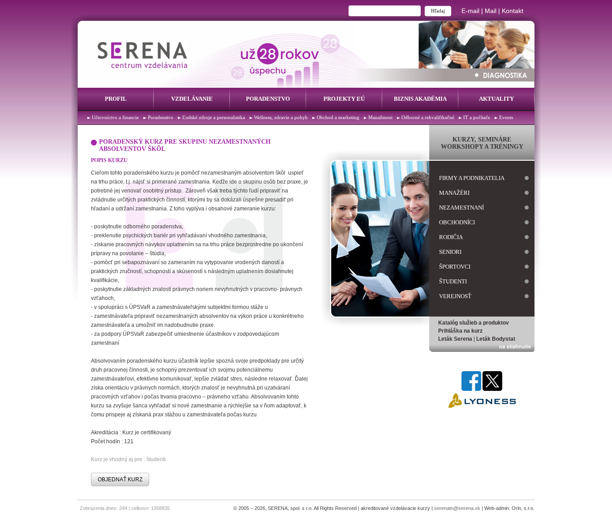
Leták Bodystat (495, 339)
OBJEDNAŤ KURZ (120, 479)
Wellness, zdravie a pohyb (281, 117)
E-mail (470, 10)
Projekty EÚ (344, 98)
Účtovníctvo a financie (115, 117)
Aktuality (496, 98)
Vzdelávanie (192, 98)
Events (506, 117)
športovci (454, 266)
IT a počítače (476, 117)
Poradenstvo (268, 98)
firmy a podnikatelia (471, 178)
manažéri (454, 192)
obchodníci (457, 222)
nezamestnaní (461, 207)
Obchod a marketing (338, 117)
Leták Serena (455, 339)
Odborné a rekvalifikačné (427, 117)
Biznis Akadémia (420, 98)
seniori (450, 251)
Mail (490, 10)
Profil (116, 98)
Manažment (380, 117)
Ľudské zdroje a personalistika (213, 117)
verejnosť (455, 296)
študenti (453, 281)
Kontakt (512, 10)
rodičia (451, 237)
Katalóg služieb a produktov (473, 323)
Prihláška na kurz (460, 331)
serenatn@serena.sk (457, 508)
